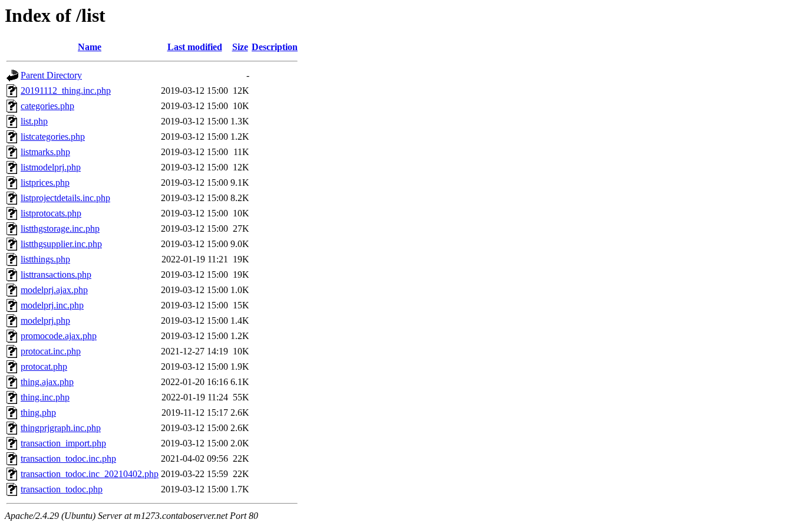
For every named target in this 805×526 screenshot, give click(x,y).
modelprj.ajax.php (54, 290)
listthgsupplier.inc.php (61, 244)
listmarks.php (45, 152)
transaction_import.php (63, 443)
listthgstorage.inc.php (60, 228)
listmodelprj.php (51, 167)
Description (275, 47)
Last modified (194, 47)
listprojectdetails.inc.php (65, 198)
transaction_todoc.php (62, 489)
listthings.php (45, 259)
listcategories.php (53, 137)
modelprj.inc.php (52, 305)
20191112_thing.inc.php (66, 91)
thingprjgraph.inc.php (61, 428)
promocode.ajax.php (59, 336)
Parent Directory (51, 75)
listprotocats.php (51, 213)
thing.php (38, 412)
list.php (34, 121)
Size (240, 47)
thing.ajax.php (47, 382)
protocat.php (44, 366)
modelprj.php (45, 320)
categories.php (47, 106)
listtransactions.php (56, 274)
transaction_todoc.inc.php (68, 458)
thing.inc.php (45, 397)
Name (89, 47)
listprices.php (45, 182)
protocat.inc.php (51, 351)
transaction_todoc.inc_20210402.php (90, 474)
